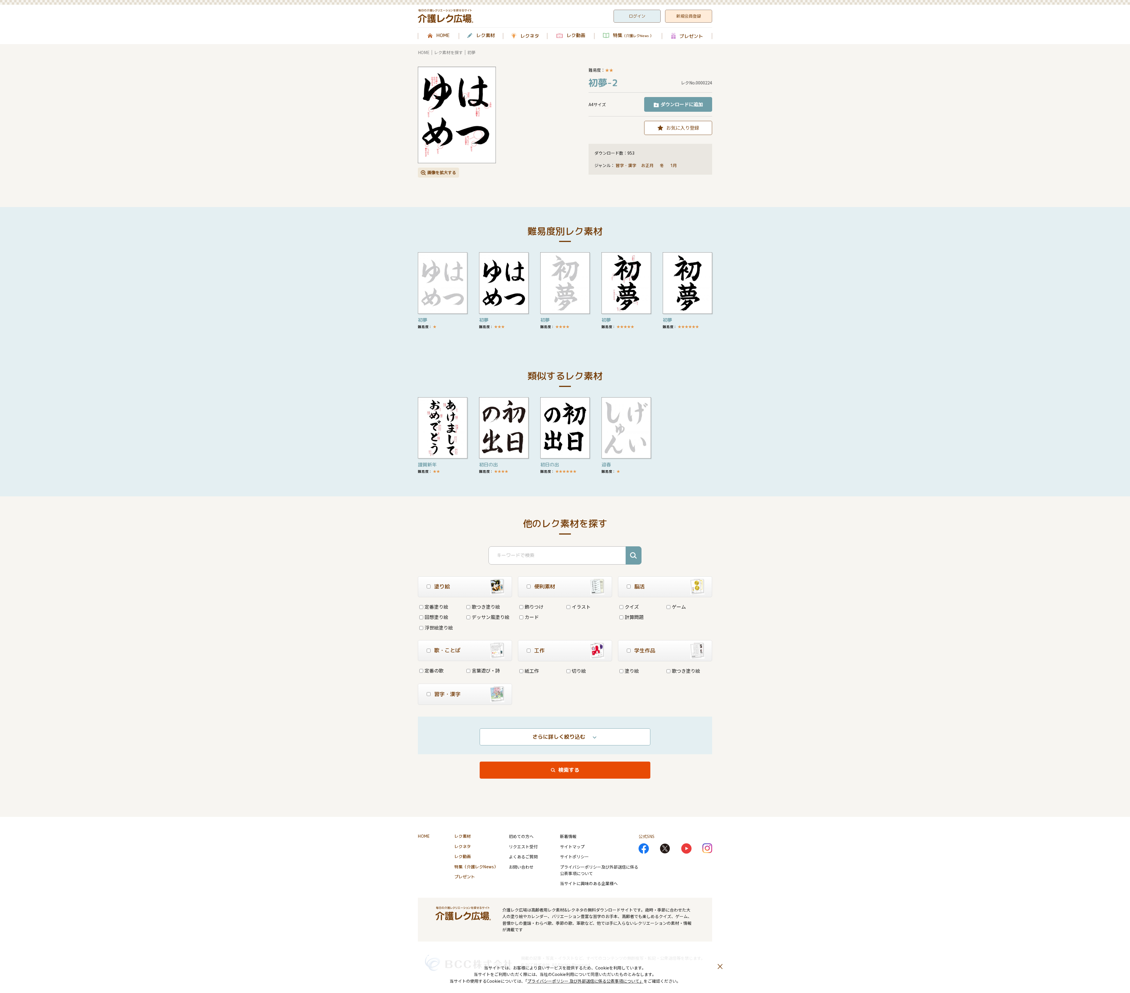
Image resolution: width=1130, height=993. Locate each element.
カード (532, 616)
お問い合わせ (521, 867)
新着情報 (568, 836)
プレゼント (691, 36)
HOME (443, 35)
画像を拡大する (441, 172)
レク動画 (575, 35)
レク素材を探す (448, 52)
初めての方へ (521, 836)
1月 (674, 165)
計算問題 (634, 616)
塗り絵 (632, 670)
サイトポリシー (574, 857)
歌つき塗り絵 (486, 606)
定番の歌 (434, 670)
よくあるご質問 (523, 857)
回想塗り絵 (436, 616)
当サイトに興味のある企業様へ (589, 883)
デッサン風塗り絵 (490, 616)
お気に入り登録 (682, 127)
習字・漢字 (626, 165)
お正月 (648, 165)
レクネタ (529, 36)
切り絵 (579, 670)
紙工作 (532, 670)
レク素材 (485, 35)
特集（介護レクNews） (476, 866)
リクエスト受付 (523, 847)
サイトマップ (572, 847)
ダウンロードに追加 (682, 104)
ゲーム (679, 606)
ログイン (637, 16)
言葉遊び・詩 (486, 670)
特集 (633, 35)
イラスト (581, 606)
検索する (568, 770)
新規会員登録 (688, 16)
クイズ (632, 606)
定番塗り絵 (436, 606)
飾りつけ (534, 606)
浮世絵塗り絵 (439, 627)
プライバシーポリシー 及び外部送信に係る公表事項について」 (585, 981)
